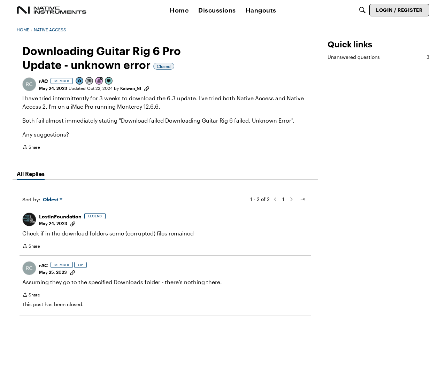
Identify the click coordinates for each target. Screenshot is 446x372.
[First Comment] (109, 81)
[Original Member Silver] (89, 81)
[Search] (362, 10)
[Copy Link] (147, 88)
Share (31, 148)
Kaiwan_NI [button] (130, 88)
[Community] (51, 10)
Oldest (51, 199)
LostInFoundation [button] (60, 216)
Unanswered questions (378, 57)
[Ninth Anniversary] (99, 81)
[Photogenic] (80, 81)
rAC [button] (43, 81)
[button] (29, 84)
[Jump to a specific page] (302, 199)
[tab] (31, 174)
